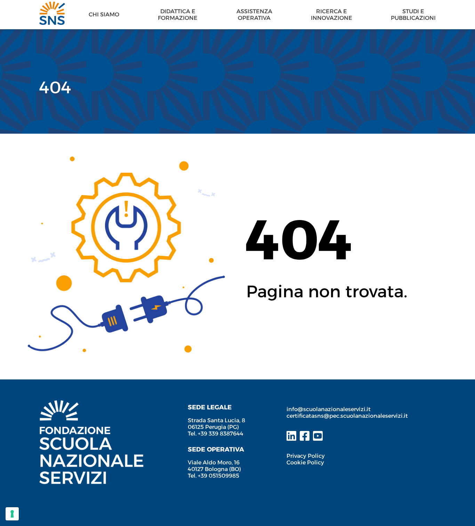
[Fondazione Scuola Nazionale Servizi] (91, 404)
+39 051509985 (218, 475)
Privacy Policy (306, 456)
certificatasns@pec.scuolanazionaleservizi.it (347, 416)
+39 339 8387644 (220, 433)
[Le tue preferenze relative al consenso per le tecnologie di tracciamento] (12, 513)
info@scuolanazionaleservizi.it (329, 409)
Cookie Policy (305, 462)
